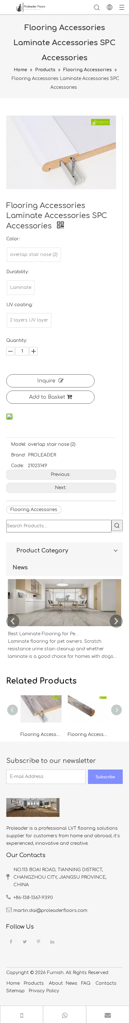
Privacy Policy (43, 990)
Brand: (18, 455)
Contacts (105, 983)
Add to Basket (47, 397)
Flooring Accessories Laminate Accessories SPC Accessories (40, 734)
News (71, 983)
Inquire (46, 381)
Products (33, 983)
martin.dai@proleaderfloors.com (50, 910)
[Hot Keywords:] (117, 525)
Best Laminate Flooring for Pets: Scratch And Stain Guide (43, 633)
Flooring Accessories (33, 509)
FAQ (85, 983)
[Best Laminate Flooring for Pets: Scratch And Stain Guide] (64, 626)
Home (13, 983)
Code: (17, 465)
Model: (18, 444)
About (56, 983)
